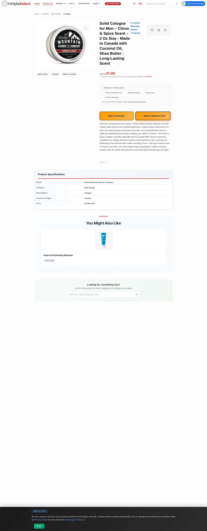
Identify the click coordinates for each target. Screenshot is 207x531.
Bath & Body (56, 14)
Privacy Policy (41, 519)
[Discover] (176, 4)
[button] (140, 3)
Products (45, 14)
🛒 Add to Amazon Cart (153, 115)
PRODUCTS (48, 4)
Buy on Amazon (116, 116)
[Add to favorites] (152, 30)
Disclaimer (148, 77)
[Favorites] (134, 3)
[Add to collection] (165, 30)
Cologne (67, 14)
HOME (37, 4)
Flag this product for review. (137, 102)
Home (36, 14)
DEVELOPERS (84, 4)
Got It (39, 526)
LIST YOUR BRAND (112, 3)
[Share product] (158, 30)
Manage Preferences (76, 520)
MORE (96, 4)
